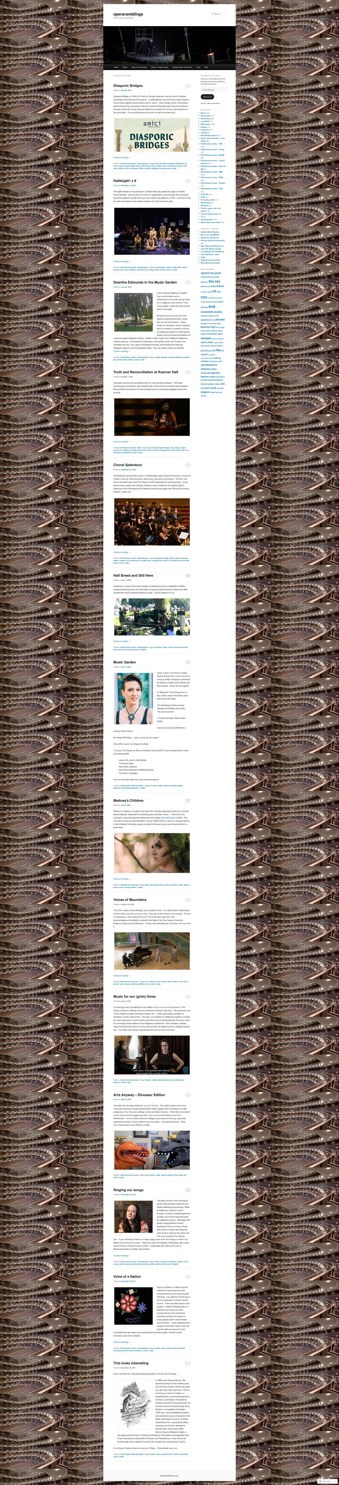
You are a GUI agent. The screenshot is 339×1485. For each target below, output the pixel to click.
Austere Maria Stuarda (210, 232)
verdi (213, 388)
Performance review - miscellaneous (134, 163)
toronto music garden (125, 359)
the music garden (181, 647)
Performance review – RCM (212, 177)
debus (221, 301)
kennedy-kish (135, 450)
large (222, 327)
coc (146, 981)
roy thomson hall (207, 358)
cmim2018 (205, 121)
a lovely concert (159, 1007)
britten (220, 286)
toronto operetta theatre (212, 380)
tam (168, 1264)
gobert (177, 558)
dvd (211, 306)
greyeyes (184, 558)
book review (206, 115)
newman (134, 984)
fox (121, 450)
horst (214, 323)
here (172, 592)
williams (203, 396)
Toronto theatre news (209, 214)
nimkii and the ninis (177, 450)
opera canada (218, 342)
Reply (142, 788)
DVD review (205, 124)
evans (180, 981)
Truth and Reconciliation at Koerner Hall (145, 371)
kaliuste (116, 560)
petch (121, 887)
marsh (184, 267)
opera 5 (221, 338)
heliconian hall (138, 1264)
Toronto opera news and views (132, 785)
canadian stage (206, 292)
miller (181, 885)
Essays (204, 127)
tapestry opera (208, 376)
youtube (133, 887)
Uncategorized (207, 219)
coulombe (159, 558)
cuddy (177, 163)
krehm (218, 327)
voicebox (220, 388)
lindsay (123, 560)
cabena (168, 267)
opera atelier (207, 342)
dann (182, 163)
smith (220, 361)
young (126, 887)
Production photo (208, 200)
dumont (116, 450)
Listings (204, 132)
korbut (146, 1264)
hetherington (146, 166)
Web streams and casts (129, 885)
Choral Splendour (127, 464)
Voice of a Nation (127, 1276)
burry (157, 1261)
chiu (172, 447)
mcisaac (127, 984)
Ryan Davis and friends (210, 262)
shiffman (121, 168)
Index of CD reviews (139, 67)
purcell (212, 350)
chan (218, 291)
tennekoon (220, 377)
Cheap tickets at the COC (182, 67)
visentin (163, 270)
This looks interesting (131, 1362)
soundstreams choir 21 (161, 560)
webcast (116, 1082)
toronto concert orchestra (132, 1350)
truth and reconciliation (122, 452)
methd (203, 334)
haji (214, 320)
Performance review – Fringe (212, 149)
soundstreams (142, 270)
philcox (220, 346)
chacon (148, 1080)
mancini (214, 331)
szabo (214, 368)
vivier (115, 563)
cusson (183, 447)
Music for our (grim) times (134, 996)
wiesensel (117, 649)
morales (179, 166)
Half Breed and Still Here (133, 575)
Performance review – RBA (212, 172)
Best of (203, 113)
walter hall (214, 392)
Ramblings (205, 202)
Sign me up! (207, 97)
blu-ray (214, 281)
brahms (203, 286)
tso (223, 383)
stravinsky (117, 1350)
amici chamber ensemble (164, 163)
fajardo (157, 885)
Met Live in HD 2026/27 (210, 235)
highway (126, 450)
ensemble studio (211, 312)
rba (148, 984)
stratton (182, 1348)
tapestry (215, 372)
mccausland (131, 560)
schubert (205, 361)
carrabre (158, 647)
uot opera (205, 388)
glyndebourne (206, 320)
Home (116, 67)
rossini (204, 354)
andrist (203, 277)
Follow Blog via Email (211, 76)
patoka (116, 887)
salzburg (217, 358)
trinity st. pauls (144, 168)
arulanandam (160, 267)
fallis (202, 316)
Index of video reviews (159, 67)
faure (186, 981)
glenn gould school (212, 316)
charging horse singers (161, 447)
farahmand (122, 166)
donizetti (204, 307)
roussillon (211, 355)
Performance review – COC (212, 143)
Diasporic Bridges (127, 85)
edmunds (164, 357)
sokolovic (134, 168)
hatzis (138, 166)
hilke (179, 267)
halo (121, 984)
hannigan (204, 323)
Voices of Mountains (129, 899)
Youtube (154, 1105)
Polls (203, 197)
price (185, 166)
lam (184, 1175)
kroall (152, 1264)
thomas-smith (153, 270)
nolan (164, 1264)
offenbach (142, 984)
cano (150, 447)
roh (222, 350)
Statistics (204, 205)
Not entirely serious (209, 135)
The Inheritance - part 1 (210, 254)
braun (213, 286)
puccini (204, 350)
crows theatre (206, 302)
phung (115, 270)
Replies (142, 649)
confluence (172, 1261)
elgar (175, 981)
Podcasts (204, 194)
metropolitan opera (214, 334)
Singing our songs (128, 1189)
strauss (205, 369)
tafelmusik (205, 373)
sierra (128, 168)
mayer (220, 331)
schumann (213, 361)
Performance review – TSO (212, 188)
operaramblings (128, 14)
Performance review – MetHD (212, 155)
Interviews (205, 129)
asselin (209, 277)
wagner (205, 392)
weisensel (117, 788)
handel (220, 319)
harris (210, 323)
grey (162, 885)
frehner (171, 558)
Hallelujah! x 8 (124, 180)
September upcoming (209, 237)
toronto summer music (210, 384)
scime (121, 270)
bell (146, 885)
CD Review (205, 118)
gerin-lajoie (131, 166)
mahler (208, 331)
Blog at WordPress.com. (169, 1476)
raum (115, 168)
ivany (219, 323)
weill (220, 392)
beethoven (204, 282)
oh (171, 1080)
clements (163, 1261)
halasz (167, 885)
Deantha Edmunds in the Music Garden (145, 282)
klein (153, 166)
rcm (187, 450)
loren (203, 331)
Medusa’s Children (128, 800)
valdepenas (155, 168)
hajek (181, 1175)
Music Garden (124, 662)
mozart (206, 338)
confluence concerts (215, 298)
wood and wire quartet (130, 649)
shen (126, 270)
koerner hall (145, 450)
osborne (214, 346)
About (125, 67)
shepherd (132, 270)
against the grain (211, 273)
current (157, 981)
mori (170, 1454)
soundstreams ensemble (179, 560)
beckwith (215, 277)
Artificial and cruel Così (210, 260)
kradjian (159, 166)
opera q (186, 885)
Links (198, 67)
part (137, 560)
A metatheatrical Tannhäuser (212, 251)
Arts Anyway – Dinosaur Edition (139, 1094)
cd (214, 290)
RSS (206, 67)
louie (164, 166)
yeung (162, 168)
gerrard (116, 984)
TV (202, 216)
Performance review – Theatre (213, 183)
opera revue (205, 345)
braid (208, 286)
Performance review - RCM (131, 447)
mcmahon (174, 885)
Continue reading (121, 157)
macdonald (171, 166)
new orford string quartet (160, 450)
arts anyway (150, 1175)
